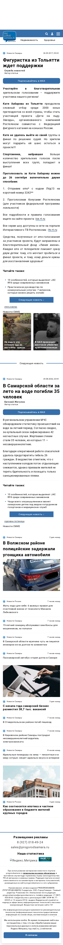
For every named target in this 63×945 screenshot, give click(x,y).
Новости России (14, 601)
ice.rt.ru (40, 218)
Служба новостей (14, 70)
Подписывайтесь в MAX (31, 80)
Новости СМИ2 (11, 311)
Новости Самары (14, 53)
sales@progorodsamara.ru (30, 847)
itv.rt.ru (52, 229)
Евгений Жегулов (14, 401)
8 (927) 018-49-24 (30, 842)
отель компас (10, 307)
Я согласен (31, 935)
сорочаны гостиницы (14, 521)
